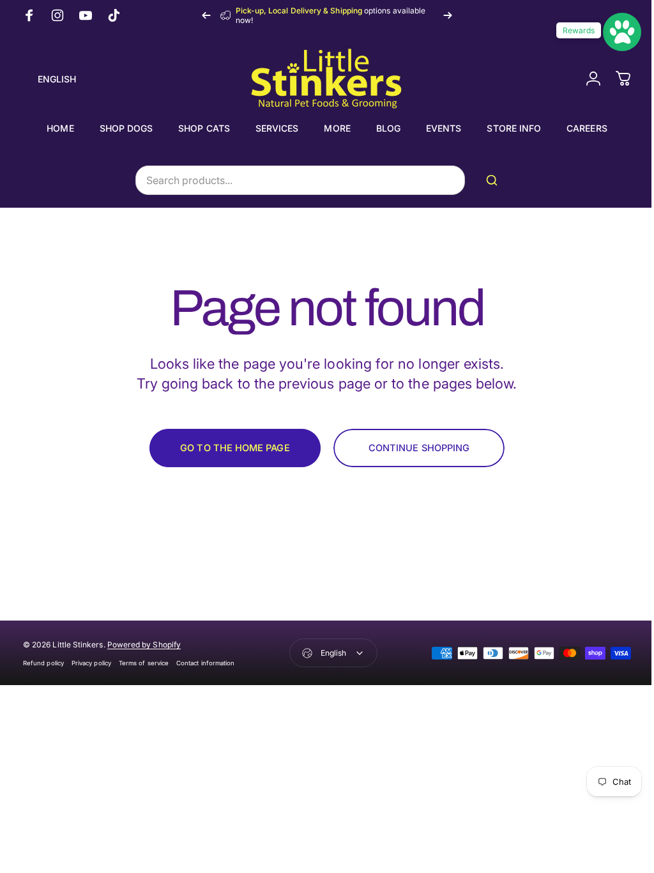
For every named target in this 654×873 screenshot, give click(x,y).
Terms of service (144, 663)
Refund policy (43, 663)
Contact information (205, 663)
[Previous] (206, 15)
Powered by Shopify (144, 644)
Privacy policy (91, 663)
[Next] (448, 15)
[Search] (490, 180)
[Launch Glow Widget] (612, 32)
